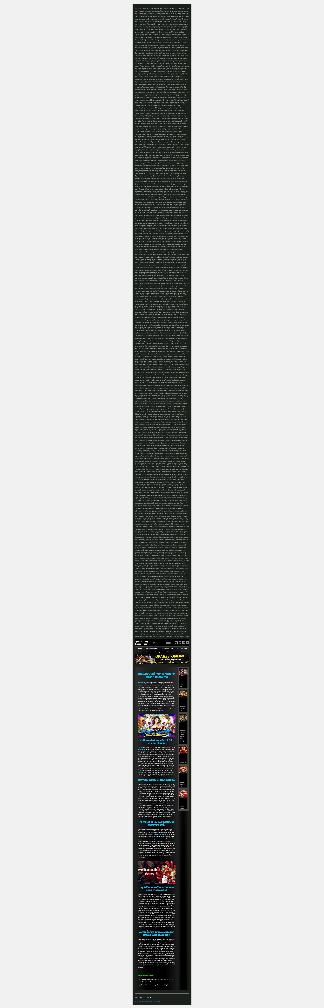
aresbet (150, 204)
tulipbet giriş (173, 74)
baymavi (186, 233)
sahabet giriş (180, 29)
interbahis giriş (148, 37)
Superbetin (175, 204)
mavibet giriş (159, 162)
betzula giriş (165, 31)
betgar (136, 261)
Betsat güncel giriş (171, 26)
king (181, 15)
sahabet (178, 36)
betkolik (154, 95)
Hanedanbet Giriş (160, 426)
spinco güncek (141, 233)
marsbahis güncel (160, 32)
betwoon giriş (185, 39)
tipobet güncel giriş (170, 113)
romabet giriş (141, 37)
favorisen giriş (170, 406)
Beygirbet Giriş (164, 410)
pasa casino (153, 18)
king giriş (137, 351)
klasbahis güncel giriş (170, 32)
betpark (171, 76)
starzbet (155, 42)
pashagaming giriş (139, 204)
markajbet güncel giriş (140, 251)
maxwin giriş (186, 15)
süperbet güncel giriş (179, 342)
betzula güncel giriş (146, 159)
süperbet (182, 45)
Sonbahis (145, 390)
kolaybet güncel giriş (150, 32)
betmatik (182, 79)
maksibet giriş (144, 220)
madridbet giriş (180, 296)
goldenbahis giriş (158, 8)
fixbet (136, 8)
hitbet (136, 317)
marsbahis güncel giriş (146, 225)
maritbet (182, 340)
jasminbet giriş (172, 410)
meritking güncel (153, 149)
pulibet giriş (178, 99)
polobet (177, 414)
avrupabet (151, 146)
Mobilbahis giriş (139, 218)
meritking (162, 13)
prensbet (184, 123)
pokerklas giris (177, 183)
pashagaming (150, 100)
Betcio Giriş (149, 264)
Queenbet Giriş (185, 99)
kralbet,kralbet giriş (156, 244)
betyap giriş (166, 11)
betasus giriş (171, 121)
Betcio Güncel (177, 92)
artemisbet (160, 194)
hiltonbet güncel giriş (166, 335)
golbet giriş (145, 10)
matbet (159, 18)
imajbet (181, 70)
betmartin (161, 142)
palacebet (150, 387)
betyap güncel (159, 272)
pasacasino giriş (183, 108)
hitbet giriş (157, 13)
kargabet (155, 418)
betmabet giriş (138, 63)
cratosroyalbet (159, 120)
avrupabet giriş (141, 52)
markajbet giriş (167, 291)
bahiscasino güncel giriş (140, 105)
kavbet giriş (148, 73)
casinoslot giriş (170, 147)
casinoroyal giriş (184, 112)
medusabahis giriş (167, 240)
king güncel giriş (171, 152)
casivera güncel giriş (140, 272)
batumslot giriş (166, 73)
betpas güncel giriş (154, 57)
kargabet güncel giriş (174, 270)
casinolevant (173, 173)
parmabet (142, 196)
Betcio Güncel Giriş (179, 52)
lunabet (167, 78)
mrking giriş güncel (139, 422)
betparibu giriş (182, 301)
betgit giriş (140, 228)
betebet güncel (142, 261)
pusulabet (169, 62)
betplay (153, 83)
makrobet (165, 230)
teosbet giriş (154, 199)
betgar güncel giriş (139, 91)
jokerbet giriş (184, 117)
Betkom (170, 36)
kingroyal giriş (158, 26)
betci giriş (164, 244)
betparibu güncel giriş (140, 44)
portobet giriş (154, 19)
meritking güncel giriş (140, 19)
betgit (173, 105)
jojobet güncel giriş (161, 144)
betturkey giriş (184, 199)
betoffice (186, 197)
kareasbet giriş (151, 175)
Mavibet (161, 123)
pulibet (174, 180)
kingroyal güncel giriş (146, 110)
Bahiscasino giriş (167, 272)
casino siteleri (180, 41)
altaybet (164, 163)
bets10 (178, 62)
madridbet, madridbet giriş (155, 62)
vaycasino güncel (149, 115)
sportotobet (144, 21)
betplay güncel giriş (139, 129)
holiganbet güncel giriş (169, 95)
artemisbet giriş (179, 31)
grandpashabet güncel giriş (165, 184)
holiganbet (165, 8)
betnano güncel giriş (145, 139)
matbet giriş (141, 15)
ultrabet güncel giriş (142, 39)
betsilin (185, 392)
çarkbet (164, 141)
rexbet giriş (156, 223)
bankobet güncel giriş (183, 236)
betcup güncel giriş (149, 196)
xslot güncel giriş (183, 212)
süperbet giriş (138, 314)
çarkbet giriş (167, 222)
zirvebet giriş (149, 201)
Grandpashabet (170, 290)
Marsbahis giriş (141, 397)
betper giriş (144, 316)
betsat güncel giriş (150, 155)
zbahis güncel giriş (145, 18)
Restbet (163, 19)
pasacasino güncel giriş (169, 327)
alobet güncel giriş (143, 126)
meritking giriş (138, 55)
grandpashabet (177, 76)
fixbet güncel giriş (151, 65)
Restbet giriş (149, 382)
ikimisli (154, 16)
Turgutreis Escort (157, 320)
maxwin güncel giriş (176, 311)
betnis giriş (155, 364)
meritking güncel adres (146, 81)
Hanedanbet (154, 160)
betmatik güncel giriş (161, 128)
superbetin (159, 36)
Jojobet (163, 209)
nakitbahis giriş (147, 74)
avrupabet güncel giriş (140, 155)
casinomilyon (146, 282)
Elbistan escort (156, 264)
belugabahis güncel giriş (151, 350)
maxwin (155, 99)
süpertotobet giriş (176, 199)
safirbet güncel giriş (149, 379)
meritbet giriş (168, 15)
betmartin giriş (162, 84)
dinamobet (176, 162)
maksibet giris (138, 202)
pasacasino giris (166, 37)
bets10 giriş (183, 28)
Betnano (151, 308)
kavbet (141, 95)
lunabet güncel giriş (164, 76)
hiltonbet (143, 104)
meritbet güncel (157, 324)
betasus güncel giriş (160, 154)
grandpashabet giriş (142, 13)
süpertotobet (138, 84)
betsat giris (165, 108)
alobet (186, 47)
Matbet (178, 15)
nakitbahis (138, 18)
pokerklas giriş (138, 121)
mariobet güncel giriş (147, 34)
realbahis (171, 86)
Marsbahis (137, 217)
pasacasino (175, 144)
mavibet (149, 58)
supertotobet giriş (142, 374)
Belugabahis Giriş (146, 238)
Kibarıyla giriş (184, 374)
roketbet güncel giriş (143, 92)
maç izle (148, 104)
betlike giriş (155, 388)
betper (165, 126)
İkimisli (166, 387)
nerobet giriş (154, 47)
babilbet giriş (182, 78)
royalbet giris (166, 149)
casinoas (181, 422)
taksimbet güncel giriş (143, 193)
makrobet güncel (142, 385)
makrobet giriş (141, 70)
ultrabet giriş (141, 11)
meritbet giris (169, 19)
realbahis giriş (171, 60)
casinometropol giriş (156, 210)
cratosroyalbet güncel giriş (141, 23)
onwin (159, 19)
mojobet (173, 416)
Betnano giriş (173, 39)
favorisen (182, 275)
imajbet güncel (139, 50)
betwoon (186, 290)
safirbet (169, 151)
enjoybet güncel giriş (182, 186)
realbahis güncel (149, 70)
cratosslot (143, 201)
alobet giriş (175, 18)
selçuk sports (171, 45)
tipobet (187, 16)
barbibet (151, 126)
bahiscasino (150, 376)
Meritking (153, 162)
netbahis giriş (138, 154)
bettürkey (154, 359)
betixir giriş (150, 248)
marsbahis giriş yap (139, 322)
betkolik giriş (180, 134)
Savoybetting (138, 306)
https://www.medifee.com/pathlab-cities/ (145, 173)
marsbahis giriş (173, 11)
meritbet (160, 60)
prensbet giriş (144, 319)
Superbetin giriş (184, 230)
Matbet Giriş (172, 210)
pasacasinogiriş (164, 398)
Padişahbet (138, 400)
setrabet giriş (144, 16)
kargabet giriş (154, 89)
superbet (175, 264)
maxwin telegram (142, 136)
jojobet (142, 32)
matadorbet (138, 99)
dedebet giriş (170, 134)
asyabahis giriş (151, 262)
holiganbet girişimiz (179, 16)
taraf (175, 134)
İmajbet (137, 29)
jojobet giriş (145, 8)
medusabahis (161, 47)
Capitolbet (155, 81)
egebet (150, 68)
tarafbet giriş (177, 8)
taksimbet (168, 13)
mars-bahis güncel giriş (152, 217)
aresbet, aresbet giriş (165, 414)
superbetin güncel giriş (165, 181)
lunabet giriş (160, 16)
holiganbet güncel (178, 128)
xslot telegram (146, 165)
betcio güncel (161, 212)
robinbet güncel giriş (163, 217)
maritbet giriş (162, 223)
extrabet (185, 371)
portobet (181, 144)
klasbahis (140, 62)
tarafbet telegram (167, 371)
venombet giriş (150, 261)
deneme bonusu (162, 44)
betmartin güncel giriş (177, 89)
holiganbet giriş (166, 49)
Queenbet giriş (149, 141)
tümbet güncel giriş (162, 110)
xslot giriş (179, 252)
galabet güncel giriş (159, 78)
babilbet (146, 86)
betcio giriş (142, 87)
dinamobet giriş (177, 215)
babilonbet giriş (168, 418)
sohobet (154, 58)
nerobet (140, 24)
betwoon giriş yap (172, 332)
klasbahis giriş (170, 183)
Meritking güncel (172, 50)
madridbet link (172, 387)
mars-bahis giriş (162, 87)
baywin (137, 299)
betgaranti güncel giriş (166, 18)
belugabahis (169, 193)
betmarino (166, 28)
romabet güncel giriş (148, 41)
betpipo (171, 160)
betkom (150, 184)
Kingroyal (137, 199)
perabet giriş (139, 100)
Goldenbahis (145, 68)
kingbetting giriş (157, 10)
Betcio (176, 32)
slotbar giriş (181, 426)
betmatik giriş (144, 76)
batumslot (173, 41)
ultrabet (150, 49)
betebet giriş (146, 57)
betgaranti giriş (185, 8)
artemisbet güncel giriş (175, 53)
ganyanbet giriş (139, 47)
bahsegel (144, 134)
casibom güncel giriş (157, 52)
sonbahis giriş (168, 139)
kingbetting (143, 178)
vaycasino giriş (157, 31)
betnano (170, 24)
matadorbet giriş (161, 58)
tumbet (171, 201)
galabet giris (168, 261)
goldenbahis (178, 95)
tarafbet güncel (169, 94)
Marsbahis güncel (169, 212)
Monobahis (155, 387)
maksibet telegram (152, 413)
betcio (174, 29)
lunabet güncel (138, 188)
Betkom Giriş (148, 233)
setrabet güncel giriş (155, 231)
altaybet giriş (169, 204)
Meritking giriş (159, 240)
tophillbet (167, 142)
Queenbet (150, 16)
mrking (139, 58)
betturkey (173, 112)
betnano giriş (166, 42)
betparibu (176, 356)
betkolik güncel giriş (150, 272)
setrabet (138, 16)
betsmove (155, 84)
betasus (154, 49)
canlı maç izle (170, 92)
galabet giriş (161, 131)
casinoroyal (182, 139)
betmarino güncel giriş (173, 79)
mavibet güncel (139, 209)
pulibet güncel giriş (179, 227)
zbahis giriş (149, 84)
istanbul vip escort (170, 155)
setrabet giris (152, 112)
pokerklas (154, 21)
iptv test (180, 314)
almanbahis (164, 118)
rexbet (177, 180)
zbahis (170, 29)
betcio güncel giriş (173, 21)
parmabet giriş (154, 66)
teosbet (177, 60)
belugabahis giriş (154, 87)
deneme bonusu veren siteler (171, 81)
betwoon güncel (182, 348)
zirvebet (164, 26)
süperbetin (151, 214)
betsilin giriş (148, 52)
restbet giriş (160, 11)
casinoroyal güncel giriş (140, 42)
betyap (171, 63)
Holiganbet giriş (170, 243)
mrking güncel (172, 31)
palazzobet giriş (165, 270)
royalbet (166, 194)
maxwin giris (165, 319)
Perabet (144, 84)
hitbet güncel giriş (179, 290)
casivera (167, 393)
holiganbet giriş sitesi (155, 270)
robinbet (138, 94)
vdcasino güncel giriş (155, 299)
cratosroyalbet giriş (157, 37)
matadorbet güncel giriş (171, 280)
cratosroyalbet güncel (140, 107)
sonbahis (179, 184)
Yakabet (174, 15)
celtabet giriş (141, 53)
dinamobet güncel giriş (166, 333)
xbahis (172, 87)
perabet (182, 50)
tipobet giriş (182, 196)
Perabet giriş (184, 42)
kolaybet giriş (154, 121)
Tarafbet (137, 95)
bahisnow (156, 180)
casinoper (176, 133)
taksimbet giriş (177, 235)
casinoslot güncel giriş (159, 91)
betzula (150, 10)
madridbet (153, 117)
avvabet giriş (166, 102)
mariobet (155, 44)
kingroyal (161, 28)
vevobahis (137, 104)
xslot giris (183, 238)
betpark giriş (156, 68)
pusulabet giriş (149, 29)
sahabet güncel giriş (177, 68)
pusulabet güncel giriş (173, 70)
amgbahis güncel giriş (166, 34)
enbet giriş (179, 173)
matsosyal (185, 314)
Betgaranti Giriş (180, 163)
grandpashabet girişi (160, 168)
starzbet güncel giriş (145, 199)
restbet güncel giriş (155, 238)
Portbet (142, 181)
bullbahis (145, 133)
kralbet (140, 8)
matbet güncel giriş (166, 10)
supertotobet (164, 24)
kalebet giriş (156, 184)
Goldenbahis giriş (166, 159)
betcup (169, 411)
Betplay (159, 159)
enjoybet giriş (169, 175)
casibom (158, 24)
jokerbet (160, 160)
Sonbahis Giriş (151, 319)
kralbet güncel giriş (169, 91)
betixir (178, 50)
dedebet (184, 53)
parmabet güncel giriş (171, 241)
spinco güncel (158, 290)
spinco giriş (144, 180)
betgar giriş (175, 309)
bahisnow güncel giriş (167, 340)
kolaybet (179, 13)
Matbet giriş (166, 16)
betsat (139, 26)
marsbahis (171, 8)
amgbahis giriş (175, 139)
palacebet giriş (138, 151)
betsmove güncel (163, 152)
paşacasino (170, 197)
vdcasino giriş (170, 282)
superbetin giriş (151, 24)
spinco (180, 21)
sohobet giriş (168, 382)
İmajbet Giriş (161, 374)
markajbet (175, 23)
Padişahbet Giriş (148, 157)
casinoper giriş (144, 248)
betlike (149, 227)
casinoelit (155, 382)
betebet (155, 201)
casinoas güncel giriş (172, 218)
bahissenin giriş (147, 47)
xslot (160, 86)
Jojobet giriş (183, 86)
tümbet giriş (171, 117)
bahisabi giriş (155, 142)
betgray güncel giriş (173, 348)
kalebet (163, 39)
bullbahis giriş (176, 340)
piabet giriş (171, 146)
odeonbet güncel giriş (153, 45)
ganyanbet (156, 146)
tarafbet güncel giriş (179, 118)
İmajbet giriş (154, 50)
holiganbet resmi (148, 191)
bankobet (137, 89)
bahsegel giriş (178, 206)
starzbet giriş (185, 210)
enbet (152, 290)
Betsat (177, 120)
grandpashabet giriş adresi (163, 274)
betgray (167, 63)
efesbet (179, 10)
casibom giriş (139, 10)
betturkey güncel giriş (158, 167)
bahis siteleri (167, 426)
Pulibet (169, 89)
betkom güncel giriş (180, 155)
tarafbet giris (178, 87)
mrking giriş (162, 68)
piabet (174, 36)
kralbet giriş (147, 15)
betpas (146, 36)
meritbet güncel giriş (182, 424)
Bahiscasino (149, 335)
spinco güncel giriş (174, 55)
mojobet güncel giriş (174, 293)
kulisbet (181, 162)
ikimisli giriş (180, 11)
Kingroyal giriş (177, 238)
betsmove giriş (151, 92)
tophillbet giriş (154, 28)
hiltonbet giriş (165, 86)
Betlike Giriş (183, 400)
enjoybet (159, 165)
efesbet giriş (166, 21)
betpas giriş (176, 86)
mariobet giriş (181, 49)
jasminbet (137, 201)
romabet (151, 8)
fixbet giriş (142, 73)
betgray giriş (174, 37)
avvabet (177, 272)
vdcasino (157, 181)
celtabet (155, 105)
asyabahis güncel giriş (172, 57)
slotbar (180, 23)
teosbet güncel (161, 105)
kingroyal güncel (179, 44)
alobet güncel (147, 215)
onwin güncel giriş (149, 53)
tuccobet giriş (166, 173)
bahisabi (160, 73)
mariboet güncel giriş (159, 100)
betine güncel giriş (166, 107)
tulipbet (182, 312)
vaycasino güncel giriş (152, 60)
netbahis (186, 303)
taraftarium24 (162, 57)
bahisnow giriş (138, 79)
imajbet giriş (149, 44)
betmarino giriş (164, 70)
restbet (149, 21)
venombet (153, 136)
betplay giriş (174, 73)
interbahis (182, 102)
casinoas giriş (185, 241)
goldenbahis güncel (146, 71)
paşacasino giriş (153, 36)
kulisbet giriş (178, 115)
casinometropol (159, 112)
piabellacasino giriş (149, 31)
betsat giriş (174, 13)
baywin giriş (147, 131)
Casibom (160, 413)
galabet (185, 29)
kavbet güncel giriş (139, 31)
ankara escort (149, 320)
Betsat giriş (175, 228)
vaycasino (173, 10)
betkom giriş (141, 157)
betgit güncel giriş (170, 346)
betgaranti (154, 11)
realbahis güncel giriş (150, 120)
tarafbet (167, 39)
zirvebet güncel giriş (175, 84)
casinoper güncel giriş (151, 108)
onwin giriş (145, 62)
